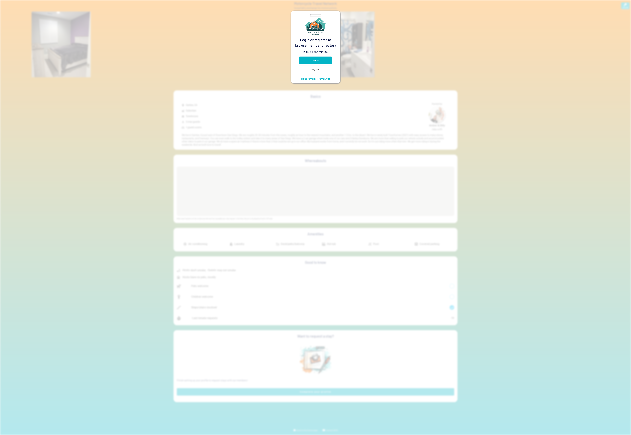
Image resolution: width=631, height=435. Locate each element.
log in (316, 60)
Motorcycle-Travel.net (315, 78)
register (316, 69)
